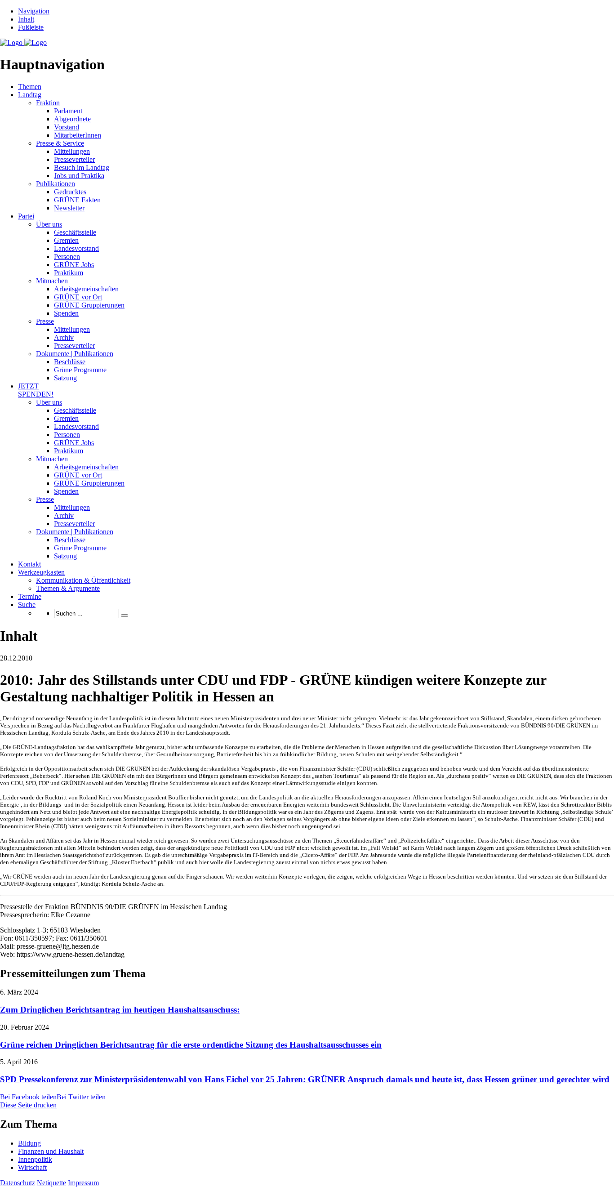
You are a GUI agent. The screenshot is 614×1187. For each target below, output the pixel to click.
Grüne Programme (80, 370)
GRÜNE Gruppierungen (89, 305)
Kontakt (29, 564)
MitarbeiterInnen (77, 135)
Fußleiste (31, 27)
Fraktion (48, 103)
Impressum (83, 1183)
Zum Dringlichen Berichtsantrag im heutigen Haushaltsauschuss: (120, 1009)
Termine (29, 596)
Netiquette (51, 1183)
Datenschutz (17, 1183)
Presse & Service (60, 143)
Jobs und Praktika (79, 175)
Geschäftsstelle (75, 232)
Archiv (64, 337)
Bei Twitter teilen (81, 1097)
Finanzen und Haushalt (51, 1151)
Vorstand (66, 127)
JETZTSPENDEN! (35, 390)
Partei (26, 216)
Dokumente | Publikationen (74, 353)
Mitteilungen (72, 151)
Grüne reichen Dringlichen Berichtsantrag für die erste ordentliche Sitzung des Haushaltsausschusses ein (191, 1044)
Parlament (68, 111)
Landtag (29, 94)
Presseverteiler (74, 159)
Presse (45, 321)
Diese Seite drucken (28, 1105)
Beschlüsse (69, 362)
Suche (27, 604)
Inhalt (26, 19)
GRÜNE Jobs (74, 264)
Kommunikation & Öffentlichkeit (83, 580)
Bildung (29, 1143)
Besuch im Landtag (81, 167)
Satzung (65, 378)
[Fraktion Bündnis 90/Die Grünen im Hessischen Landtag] (23, 42)
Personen (67, 256)
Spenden (66, 313)
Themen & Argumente (68, 588)
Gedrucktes (70, 192)
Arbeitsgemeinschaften (86, 289)
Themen (29, 86)
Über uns (49, 224)
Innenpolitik (35, 1159)
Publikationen (55, 183)
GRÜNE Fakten (77, 200)
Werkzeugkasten (41, 572)
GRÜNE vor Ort (78, 297)
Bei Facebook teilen (28, 1097)
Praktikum (68, 273)
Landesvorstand (76, 248)
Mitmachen (52, 281)
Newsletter (69, 208)
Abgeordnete (72, 119)
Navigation (33, 11)
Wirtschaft (32, 1167)
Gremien (66, 240)
